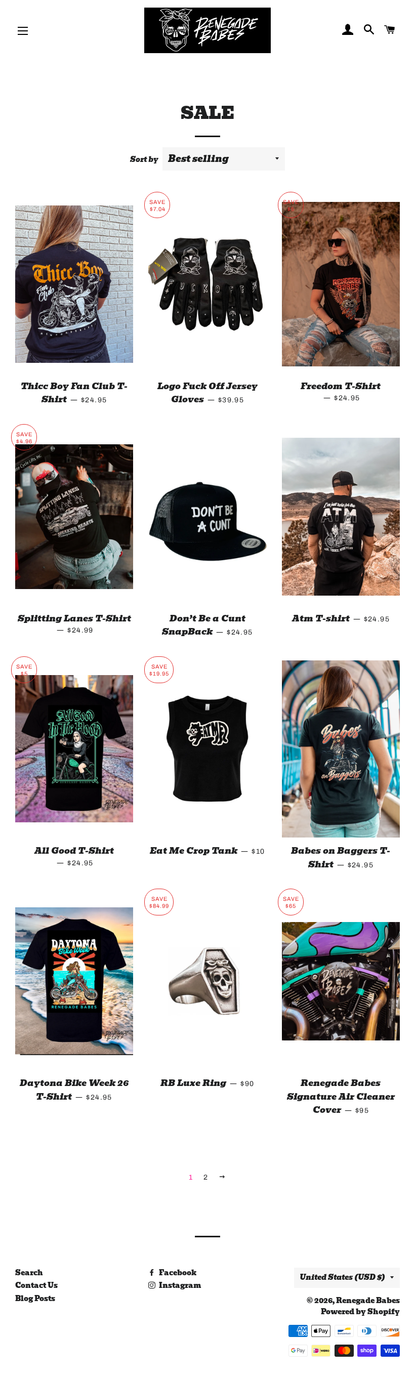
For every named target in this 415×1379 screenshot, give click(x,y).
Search (29, 1272)
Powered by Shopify (360, 1311)
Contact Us (36, 1285)
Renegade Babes (368, 1300)
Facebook (176, 1272)
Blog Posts (35, 1298)
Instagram (179, 1285)
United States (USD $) (342, 1277)
